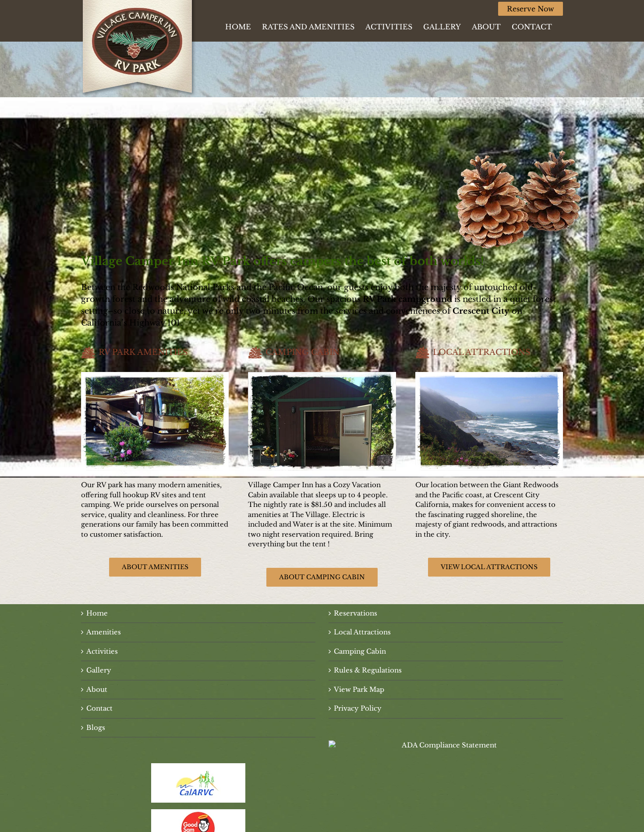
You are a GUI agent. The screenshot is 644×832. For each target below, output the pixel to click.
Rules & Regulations (368, 670)
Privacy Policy (358, 708)
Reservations (355, 613)
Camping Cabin (360, 651)
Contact (99, 708)
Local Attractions (362, 632)
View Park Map (359, 689)
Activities (102, 651)
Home (97, 613)
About (96, 689)
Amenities (103, 632)
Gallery (98, 670)
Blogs (95, 727)
